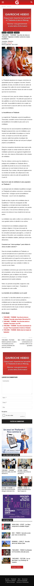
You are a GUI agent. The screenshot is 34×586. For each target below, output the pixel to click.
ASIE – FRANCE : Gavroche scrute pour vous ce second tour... (21, 534)
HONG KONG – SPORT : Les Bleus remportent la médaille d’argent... (21, 525)
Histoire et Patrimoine (23, 582)
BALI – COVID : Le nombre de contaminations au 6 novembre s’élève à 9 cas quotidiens (25, 342)
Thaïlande (10, 32)
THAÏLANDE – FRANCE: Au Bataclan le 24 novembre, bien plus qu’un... (22, 551)
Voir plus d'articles (16, 567)
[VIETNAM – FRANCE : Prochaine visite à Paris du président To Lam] (25, 464)
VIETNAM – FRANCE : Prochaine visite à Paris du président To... (24, 472)
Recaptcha (4, 411)
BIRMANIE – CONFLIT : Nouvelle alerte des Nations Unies (21, 542)
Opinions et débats (10, 580)
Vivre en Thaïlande (22, 580)
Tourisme (16, 32)
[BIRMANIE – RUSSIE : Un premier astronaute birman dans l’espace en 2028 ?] (25, 481)
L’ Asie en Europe (10, 582)
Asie (19, 579)
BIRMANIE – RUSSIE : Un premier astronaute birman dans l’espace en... (24, 489)
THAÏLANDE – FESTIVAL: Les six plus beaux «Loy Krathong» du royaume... (21, 560)
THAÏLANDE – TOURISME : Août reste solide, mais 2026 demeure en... (9, 472)
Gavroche (9, 43)
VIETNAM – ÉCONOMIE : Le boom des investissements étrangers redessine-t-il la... (8, 489)
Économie (25, 579)
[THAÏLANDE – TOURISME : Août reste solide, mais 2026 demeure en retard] (9, 464)
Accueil (3, 6)
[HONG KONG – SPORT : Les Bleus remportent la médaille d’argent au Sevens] (6, 527)
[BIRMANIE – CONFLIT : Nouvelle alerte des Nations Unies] (6, 544)
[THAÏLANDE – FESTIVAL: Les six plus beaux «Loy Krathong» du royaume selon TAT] (6, 561)
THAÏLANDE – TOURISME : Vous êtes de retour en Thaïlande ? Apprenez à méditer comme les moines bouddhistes (16, 37)
